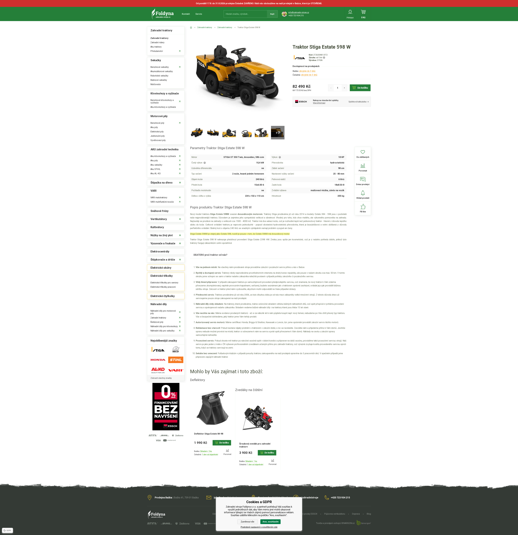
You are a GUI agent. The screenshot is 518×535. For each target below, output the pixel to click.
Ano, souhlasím (271, 522)
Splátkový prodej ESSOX (305, 514)
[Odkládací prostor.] (261, 132)
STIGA (320, 60)
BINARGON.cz (348, 523)
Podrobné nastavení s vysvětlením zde (259, 527)
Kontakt (186, 14)
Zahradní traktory (204, 27)
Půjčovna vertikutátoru (334, 514)
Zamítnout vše (247, 522)
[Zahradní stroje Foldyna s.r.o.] (193, 27)
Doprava (356, 514)
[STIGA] (299, 60)
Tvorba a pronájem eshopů (328, 523)
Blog (369, 514)
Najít (272, 14)
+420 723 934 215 (296, 15)
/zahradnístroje (309, 497)
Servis (198, 14)
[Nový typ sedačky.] (229, 132)
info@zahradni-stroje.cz (298, 12)
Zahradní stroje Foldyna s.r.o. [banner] (163, 14)
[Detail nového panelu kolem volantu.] (245, 132)
